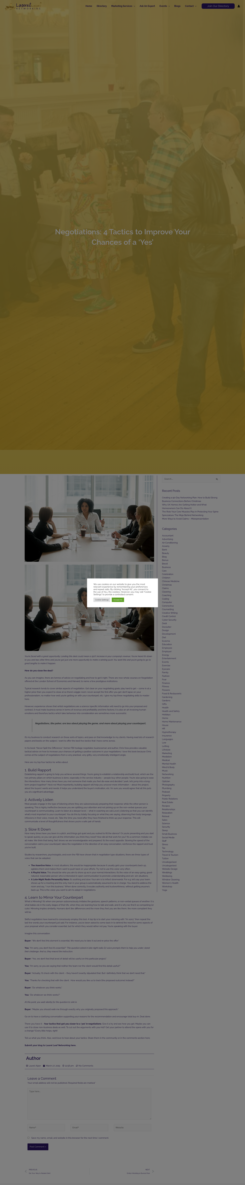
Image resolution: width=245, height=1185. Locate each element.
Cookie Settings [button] (102, 600)
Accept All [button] (117, 600)
